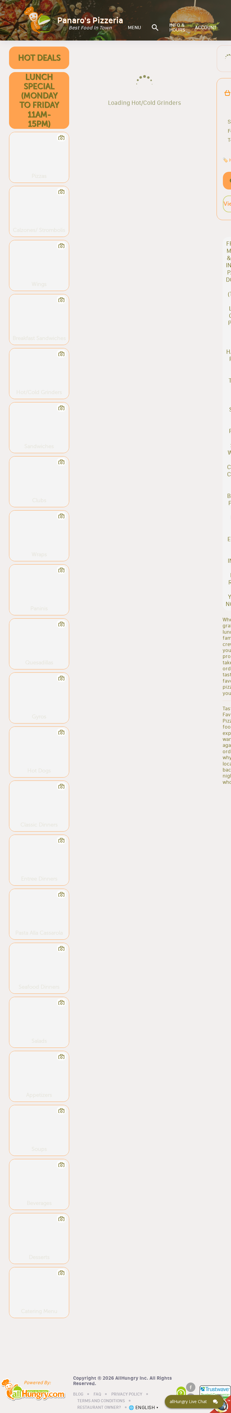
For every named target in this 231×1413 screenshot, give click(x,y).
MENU (134, 27)
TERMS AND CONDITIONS (101, 1401)
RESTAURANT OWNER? (99, 1407)
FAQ (97, 1394)
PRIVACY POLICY (126, 1394)
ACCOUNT (206, 27)
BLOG (78, 1394)
